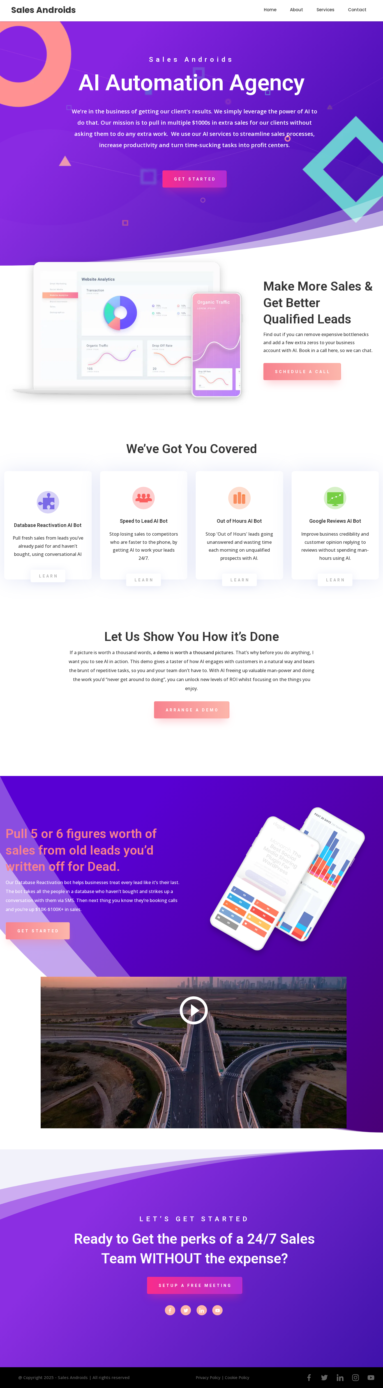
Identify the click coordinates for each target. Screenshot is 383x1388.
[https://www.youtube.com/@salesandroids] (217, 1309)
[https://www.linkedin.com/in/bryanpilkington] (202, 1309)
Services (325, 10)
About (296, 10)
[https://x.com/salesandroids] (186, 1309)
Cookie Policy (237, 1377)
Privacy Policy (209, 1377)
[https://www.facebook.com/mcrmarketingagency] (170, 1309)
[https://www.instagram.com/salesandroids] (355, 1377)
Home (270, 10)
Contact (357, 10)
